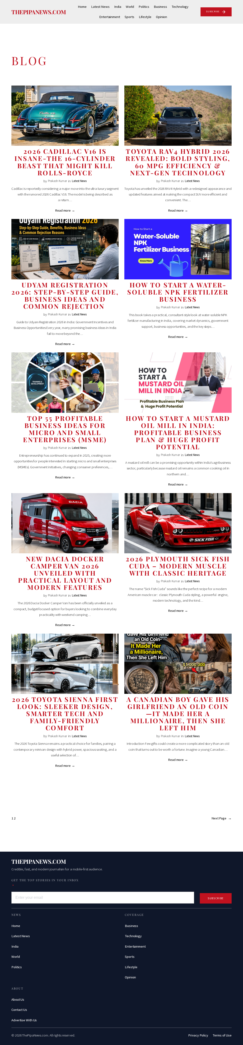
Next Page (221, 818)
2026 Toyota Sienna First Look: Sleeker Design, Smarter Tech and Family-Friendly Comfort (65, 713)
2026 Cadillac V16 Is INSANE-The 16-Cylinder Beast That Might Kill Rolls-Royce (65, 162)
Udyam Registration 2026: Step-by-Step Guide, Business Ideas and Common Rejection (65, 295)
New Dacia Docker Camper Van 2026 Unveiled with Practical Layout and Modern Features (65, 573)
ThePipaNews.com (38, 12)
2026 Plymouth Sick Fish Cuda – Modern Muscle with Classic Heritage (178, 566)
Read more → (65, 210)
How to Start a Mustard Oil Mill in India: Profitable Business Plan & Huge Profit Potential (178, 432)
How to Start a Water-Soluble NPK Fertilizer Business (178, 292)
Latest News (79, 181)
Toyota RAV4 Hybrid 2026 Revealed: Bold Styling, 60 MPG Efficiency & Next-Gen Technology (178, 162)
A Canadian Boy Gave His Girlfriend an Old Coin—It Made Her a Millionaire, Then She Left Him (177, 713)
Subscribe (216, 898)
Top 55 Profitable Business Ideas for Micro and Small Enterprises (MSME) (65, 429)
